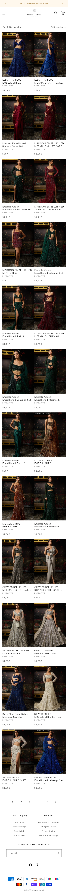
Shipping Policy (48, 827)
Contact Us (19, 835)
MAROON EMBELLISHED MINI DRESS (17, 271)
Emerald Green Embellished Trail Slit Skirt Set (14, 335)
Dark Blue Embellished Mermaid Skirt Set (15, 715)
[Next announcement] (62, 3)
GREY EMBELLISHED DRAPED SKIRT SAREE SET (47, 589)
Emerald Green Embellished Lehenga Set (48, 271)
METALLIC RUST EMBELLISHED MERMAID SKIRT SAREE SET (16, 525)
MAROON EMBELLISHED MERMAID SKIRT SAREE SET (49, 145)
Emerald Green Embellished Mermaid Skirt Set (46, 525)
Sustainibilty (20, 831)
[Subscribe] (58, 853)
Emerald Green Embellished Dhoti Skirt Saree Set (15, 462)
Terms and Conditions (48, 822)
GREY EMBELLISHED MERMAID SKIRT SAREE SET (16, 589)
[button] (3, 13)
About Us (19, 822)
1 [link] (12, 802)
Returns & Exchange (48, 835)
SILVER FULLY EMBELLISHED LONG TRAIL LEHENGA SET (46, 715)
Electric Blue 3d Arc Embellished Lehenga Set (48, 779)
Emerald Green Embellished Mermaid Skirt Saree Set (46, 398)
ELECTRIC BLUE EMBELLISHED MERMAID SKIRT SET (15, 81)
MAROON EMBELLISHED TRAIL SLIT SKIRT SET (49, 208)
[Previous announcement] (5, 3)
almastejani (37, 890)
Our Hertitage (19, 827)
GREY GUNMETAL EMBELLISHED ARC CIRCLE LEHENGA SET (47, 652)
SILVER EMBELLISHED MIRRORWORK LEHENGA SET (15, 652)
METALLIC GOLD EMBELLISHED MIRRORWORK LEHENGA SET (44, 462)
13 (46, 802)
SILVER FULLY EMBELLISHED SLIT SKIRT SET (14, 779)
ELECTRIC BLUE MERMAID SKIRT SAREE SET (48, 81)
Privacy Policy (48, 831)
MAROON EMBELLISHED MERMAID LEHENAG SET (49, 335)
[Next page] (55, 802)
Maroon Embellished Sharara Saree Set (14, 145)
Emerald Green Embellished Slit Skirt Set (17, 208)
